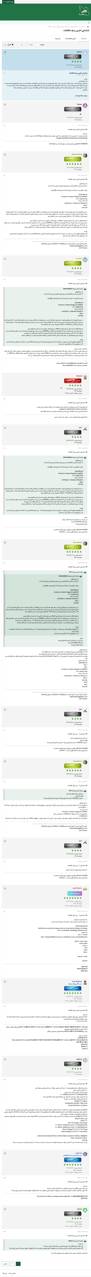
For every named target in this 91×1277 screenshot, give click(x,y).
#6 (4, 448)
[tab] (83, 39)
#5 (4, 399)
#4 (4, 280)
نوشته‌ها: (79, 67)
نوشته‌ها (83, 38)
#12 (5, 1006)
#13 (5, 1080)
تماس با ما (12, 1273)
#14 (5, 1178)
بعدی (5, 1264)
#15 (5, 1232)
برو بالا (5, 1273)
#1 (4, 73)
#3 (4, 175)
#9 (4, 782)
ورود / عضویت (9, 2)
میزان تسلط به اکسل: (75, 393)
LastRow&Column (81, 1021)
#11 (4, 911)
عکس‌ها (57, 38)
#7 (4, 563)
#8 (4, 730)
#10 (4, 862)
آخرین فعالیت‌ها (71, 38)
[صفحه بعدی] (21, 45)
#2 (4, 126)
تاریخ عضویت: (77, 65)
